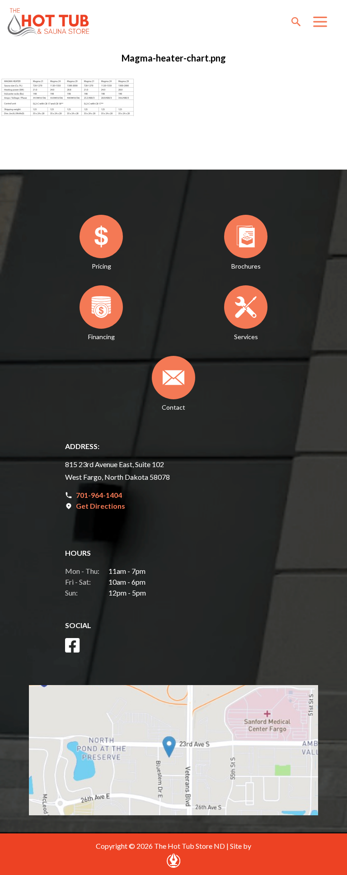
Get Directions (100, 505)
